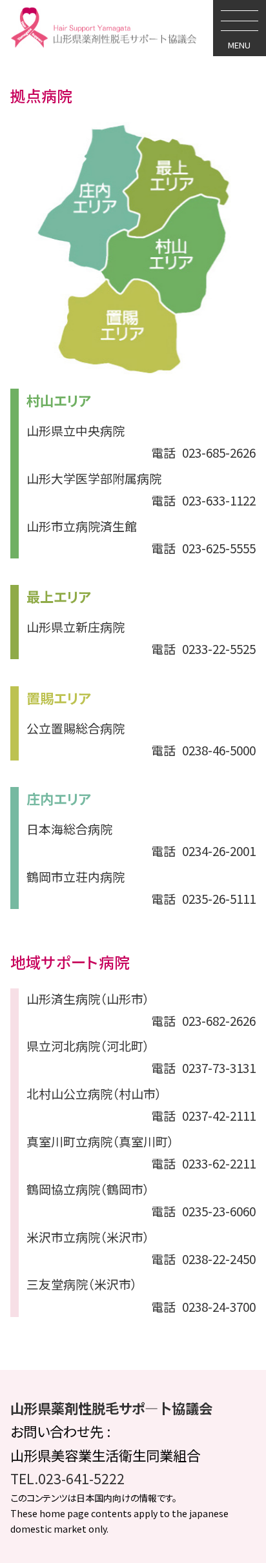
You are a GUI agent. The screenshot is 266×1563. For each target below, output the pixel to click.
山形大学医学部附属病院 (93, 478)
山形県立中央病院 (75, 430)
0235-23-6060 (203, 1211)
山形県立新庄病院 (75, 626)
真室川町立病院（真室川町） (100, 1141)
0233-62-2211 (203, 1163)
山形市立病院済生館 (81, 526)
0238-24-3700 (203, 1306)
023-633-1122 (203, 500)
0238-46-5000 (203, 750)
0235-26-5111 (203, 898)
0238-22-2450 (203, 1258)
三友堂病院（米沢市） (82, 1283)
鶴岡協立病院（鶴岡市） (88, 1189)
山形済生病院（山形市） (88, 998)
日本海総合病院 (69, 828)
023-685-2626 (203, 452)
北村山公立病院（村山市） (94, 1093)
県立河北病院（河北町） (88, 1045)
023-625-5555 (203, 548)
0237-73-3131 (203, 1067)
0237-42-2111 (203, 1115)
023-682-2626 (203, 1020)
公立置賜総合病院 (75, 728)
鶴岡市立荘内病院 (75, 876)
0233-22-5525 (203, 648)
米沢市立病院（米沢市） (88, 1236)
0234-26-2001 (203, 850)
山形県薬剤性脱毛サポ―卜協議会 (111, 1408)
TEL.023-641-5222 (67, 1478)
